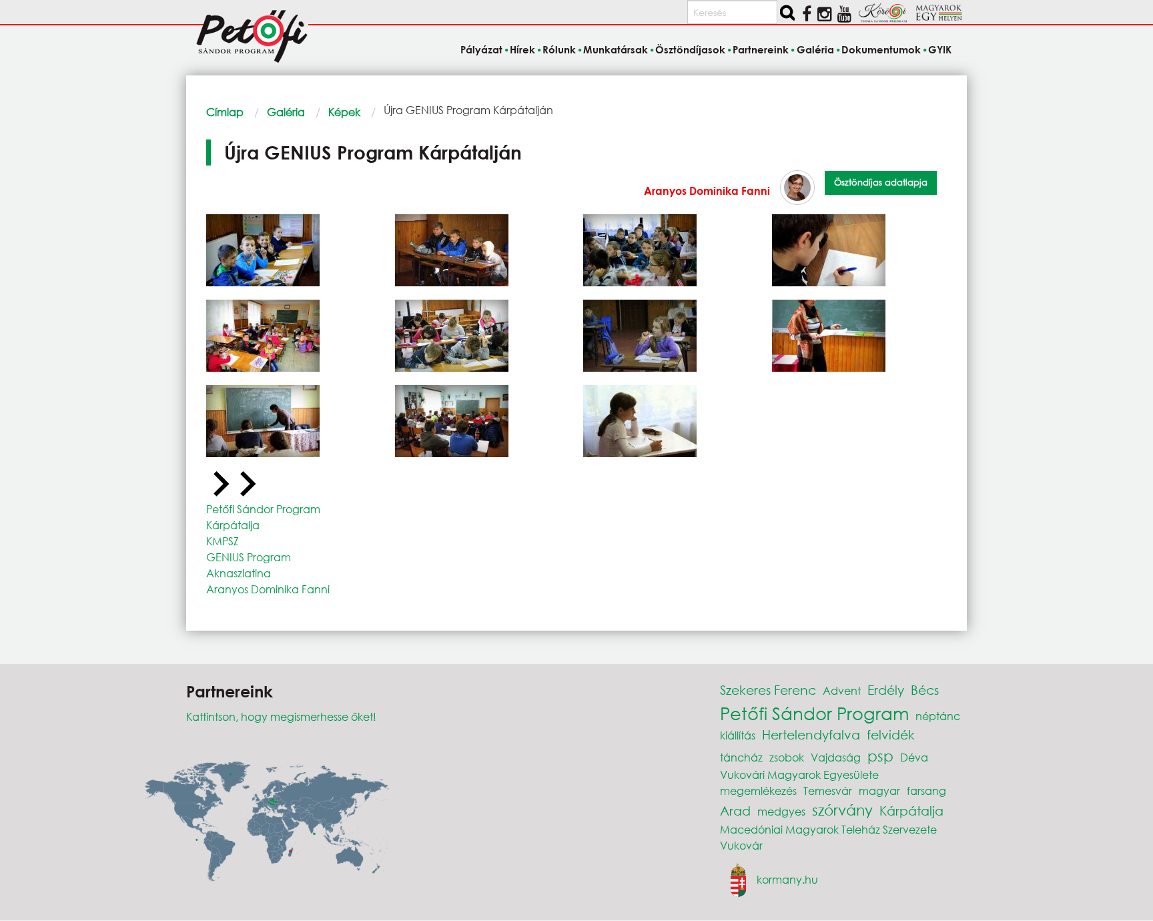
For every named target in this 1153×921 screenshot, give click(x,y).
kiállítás (737, 735)
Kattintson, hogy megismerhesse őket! (281, 716)
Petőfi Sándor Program (263, 509)
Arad (735, 810)
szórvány (842, 810)
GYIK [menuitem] (939, 49)
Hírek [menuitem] (522, 49)
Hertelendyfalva (811, 734)
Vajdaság (836, 757)
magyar (879, 791)
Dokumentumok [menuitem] (881, 49)
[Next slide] (246, 485)
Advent (842, 690)
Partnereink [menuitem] (761, 49)
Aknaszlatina (238, 573)
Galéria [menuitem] (815, 49)
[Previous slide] (219, 485)
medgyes (781, 811)
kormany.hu (787, 879)
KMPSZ (222, 541)
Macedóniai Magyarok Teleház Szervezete (828, 829)
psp (880, 755)
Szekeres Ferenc (768, 689)
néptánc (937, 716)
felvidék (891, 734)
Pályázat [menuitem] (481, 49)
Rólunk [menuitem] (559, 49)
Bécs (925, 689)
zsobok (786, 757)
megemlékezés (758, 791)
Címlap (225, 112)
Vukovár (741, 845)
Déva (914, 757)
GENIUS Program (248, 557)
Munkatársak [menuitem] (615, 49)
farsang (926, 791)
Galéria (286, 112)
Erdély (885, 689)
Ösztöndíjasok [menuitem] (690, 49)
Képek (344, 112)
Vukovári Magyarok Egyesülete (799, 775)
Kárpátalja (233, 525)
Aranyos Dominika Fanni (707, 190)
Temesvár (827, 791)
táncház (741, 757)
